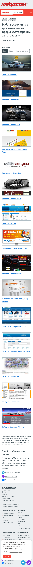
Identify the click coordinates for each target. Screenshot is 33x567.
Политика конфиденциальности (11, 504)
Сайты (11, 51)
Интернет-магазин (8, 515)
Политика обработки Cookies (10, 506)
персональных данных (16, 552)
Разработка (7, 12)
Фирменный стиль (22, 51)
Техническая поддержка (6, 536)
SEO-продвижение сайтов (23, 516)
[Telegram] (23, 562)
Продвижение (17, 12)
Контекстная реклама (24, 528)
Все (4, 51)
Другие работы (8, 40)
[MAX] (28, 562)
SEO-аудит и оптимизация (21, 520)
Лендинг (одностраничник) (8, 521)
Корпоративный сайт (9, 513)
